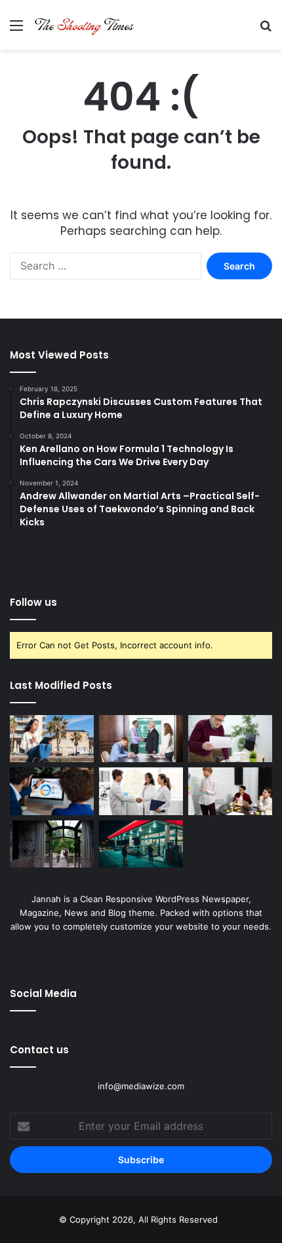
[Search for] (265, 29)
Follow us (33, 602)
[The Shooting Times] (85, 25)
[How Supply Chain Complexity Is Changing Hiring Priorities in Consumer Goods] (141, 790)
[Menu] (16, 29)
